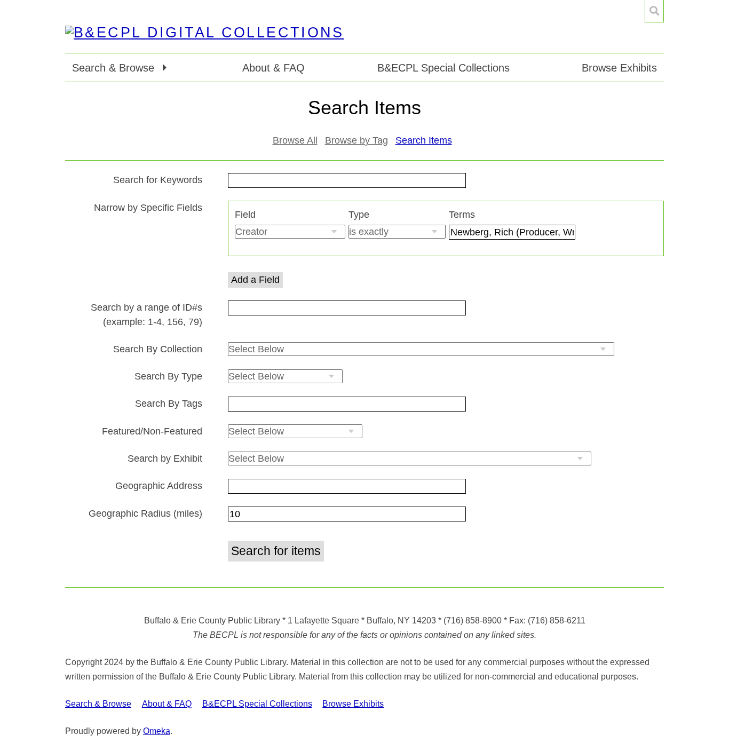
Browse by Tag (356, 140)
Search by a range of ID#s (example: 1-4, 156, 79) (146, 314)
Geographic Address (158, 485)
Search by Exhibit (165, 458)
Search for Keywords (157, 180)
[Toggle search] (654, 11)
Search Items (423, 140)
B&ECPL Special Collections (443, 68)
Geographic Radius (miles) (145, 513)
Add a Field (255, 279)
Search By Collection (157, 349)
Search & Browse (98, 703)
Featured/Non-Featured (152, 431)
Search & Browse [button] (114, 68)
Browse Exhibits (619, 68)
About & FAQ (273, 68)
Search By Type (168, 376)
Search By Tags (168, 403)
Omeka (156, 731)
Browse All (295, 140)
